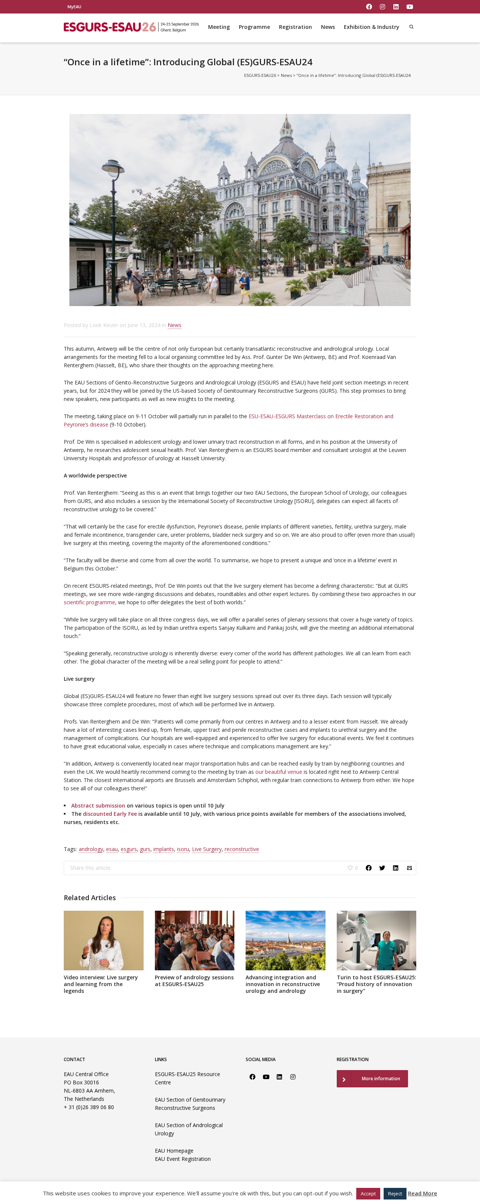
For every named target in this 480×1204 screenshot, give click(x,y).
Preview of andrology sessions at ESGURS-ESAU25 (194, 981)
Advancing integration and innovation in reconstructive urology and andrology (283, 984)
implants (163, 849)
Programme (254, 26)
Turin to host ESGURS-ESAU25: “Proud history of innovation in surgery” (376, 984)
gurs (145, 849)
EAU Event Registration (183, 1158)
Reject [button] (395, 1193)
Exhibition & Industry (371, 26)
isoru (183, 849)
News (328, 26)
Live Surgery (207, 849)
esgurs (129, 849)
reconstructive (242, 849)
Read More (422, 1193)
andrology (91, 849)
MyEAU (74, 6)
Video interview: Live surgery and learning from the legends (101, 984)
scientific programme (89, 602)
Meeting (219, 26)
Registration (295, 26)
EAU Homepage (174, 1150)
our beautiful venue (278, 771)
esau (112, 849)
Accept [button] (368, 1193)
